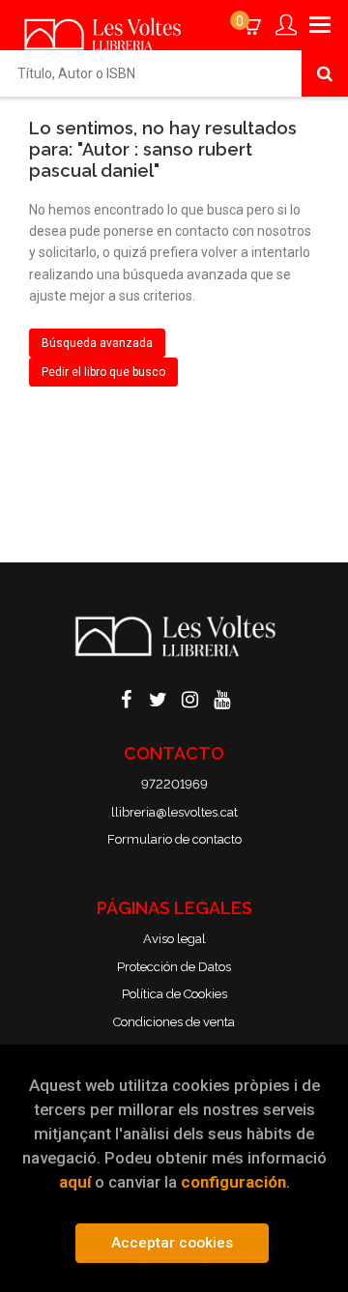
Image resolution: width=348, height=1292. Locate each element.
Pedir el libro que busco (103, 372)
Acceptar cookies (172, 1242)
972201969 (174, 784)
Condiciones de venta (174, 1022)
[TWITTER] (158, 697)
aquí (75, 1182)
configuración (233, 1182)
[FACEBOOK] (126, 697)
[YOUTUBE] (222, 697)
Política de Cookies (174, 994)
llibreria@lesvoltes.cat (174, 812)
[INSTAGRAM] (190, 697)
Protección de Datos (174, 967)
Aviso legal (174, 939)
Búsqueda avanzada (97, 343)
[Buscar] (325, 73)
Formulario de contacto (174, 839)
